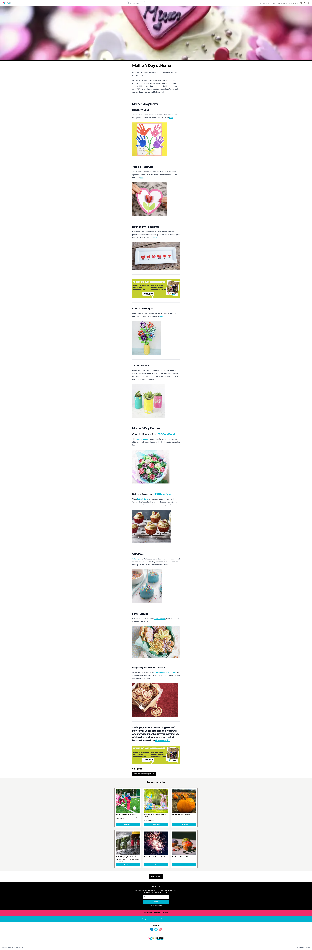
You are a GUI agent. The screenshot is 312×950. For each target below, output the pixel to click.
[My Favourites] (304, 3)
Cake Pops (136, 559)
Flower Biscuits (159, 619)
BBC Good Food (166, 434)
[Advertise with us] (308, 3)
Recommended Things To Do (144, 774)
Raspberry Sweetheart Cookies (164, 672)
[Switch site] (13, 3)
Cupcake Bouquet (142, 439)
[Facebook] (151, 929)
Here (151, 376)
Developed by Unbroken (303, 947)
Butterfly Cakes (143, 499)
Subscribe (156, 902)
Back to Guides (156, 877)
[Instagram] (160, 929)
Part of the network (156, 913)
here (171, 118)
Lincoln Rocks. (162, 741)
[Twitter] (156, 929)
